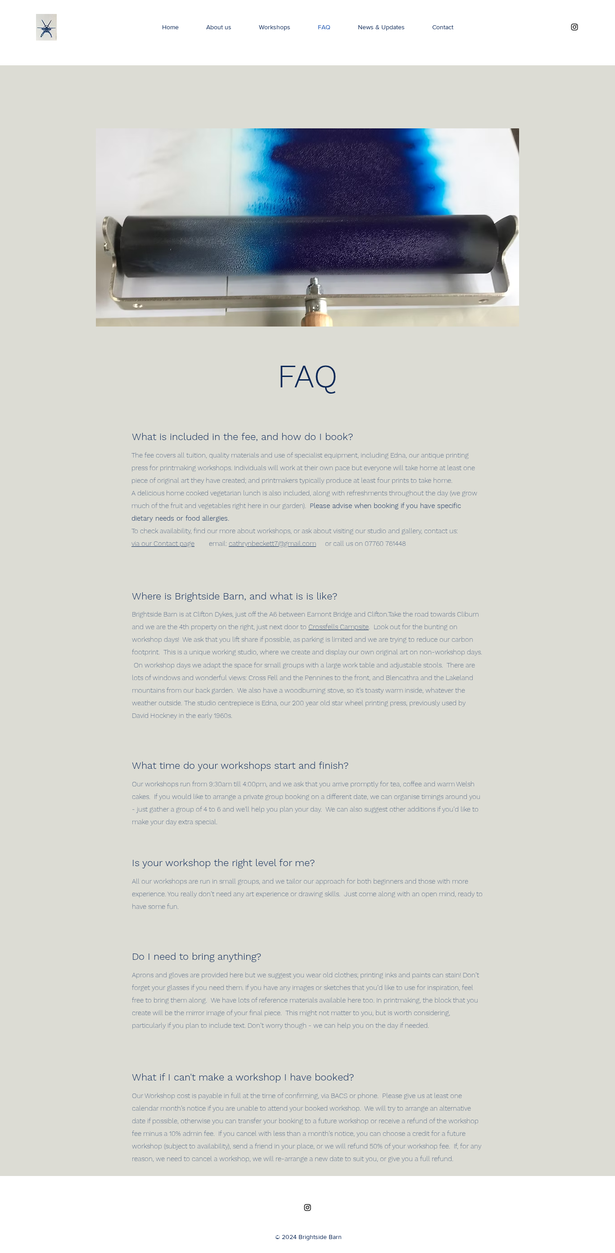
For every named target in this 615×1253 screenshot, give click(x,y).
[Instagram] (574, 27)
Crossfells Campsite (338, 627)
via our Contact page (162, 544)
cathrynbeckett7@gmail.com (272, 544)
